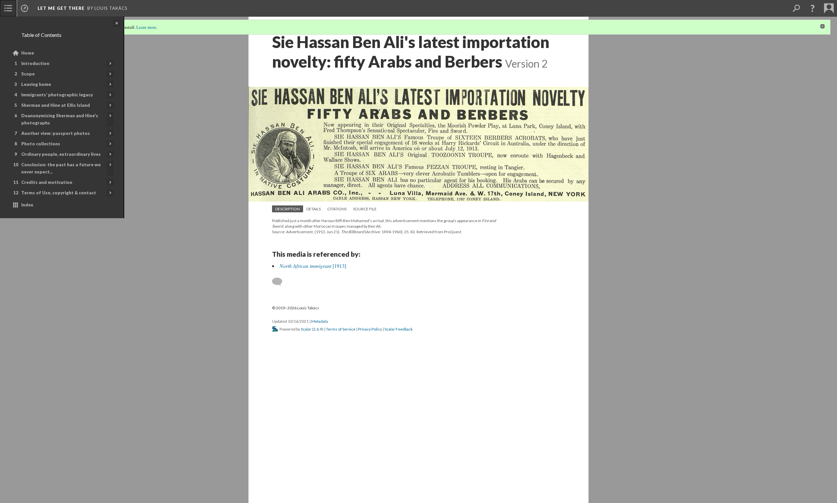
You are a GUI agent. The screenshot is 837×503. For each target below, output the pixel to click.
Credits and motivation (46, 182)
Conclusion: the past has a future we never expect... (61, 168)
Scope (28, 73)
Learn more (146, 27)
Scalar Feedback (398, 329)
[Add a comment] (280, 282)
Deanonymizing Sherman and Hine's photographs (59, 119)
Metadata (319, 321)
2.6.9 (317, 329)
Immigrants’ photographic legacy (57, 94)
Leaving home (36, 84)
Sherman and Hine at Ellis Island (55, 105)
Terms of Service (340, 329)
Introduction (35, 63)
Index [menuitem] (27, 204)
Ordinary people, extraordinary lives (61, 154)
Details (313, 208)
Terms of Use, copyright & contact (58, 192)
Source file (365, 208)
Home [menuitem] (27, 53)
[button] (812, 8)
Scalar (306, 329)
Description (287, 208)
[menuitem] (8, 8)
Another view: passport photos (55, 133)
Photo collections (40, 143)
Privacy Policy (370, 329)
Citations (337, 208)
